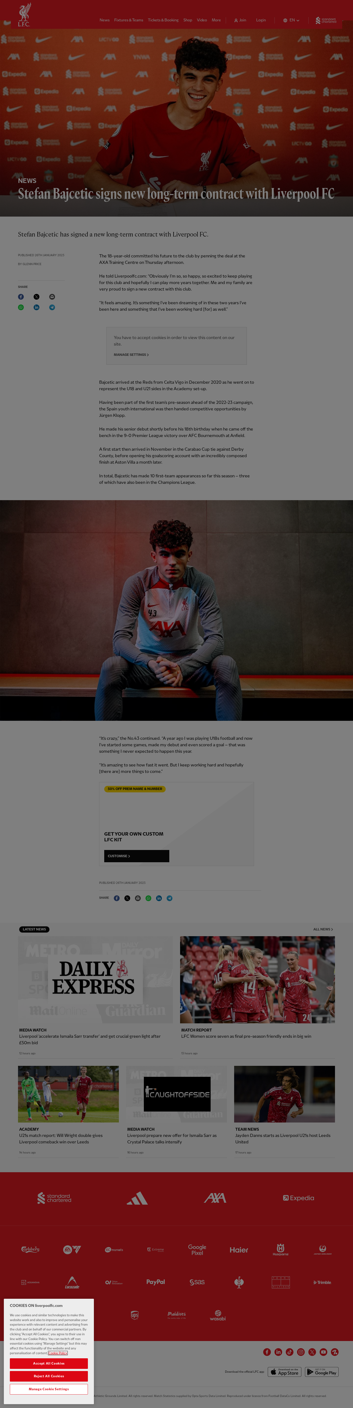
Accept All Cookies (49, 1363)
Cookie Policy (58, 1353)
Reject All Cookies (49, 1376)
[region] (49, 1351)
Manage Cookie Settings (49, 1389)
